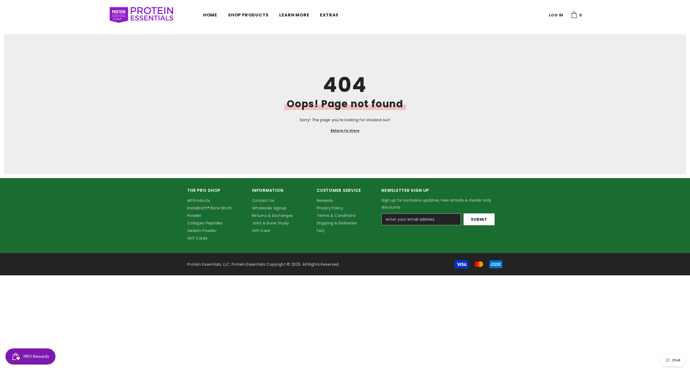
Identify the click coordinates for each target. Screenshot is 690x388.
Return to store (345, 130)
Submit (479, 219)
